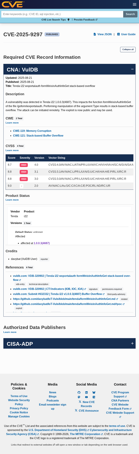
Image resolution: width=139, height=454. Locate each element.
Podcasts (53, 400)
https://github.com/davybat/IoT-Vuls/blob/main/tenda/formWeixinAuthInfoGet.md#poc (68, 304)
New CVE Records (88, 404)
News (52, 392)
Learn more (12, 122)
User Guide (128, 34)
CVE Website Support (120, 412)
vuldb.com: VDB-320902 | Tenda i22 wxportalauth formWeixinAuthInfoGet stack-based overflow (72, 277)
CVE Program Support (120, 394)
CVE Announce (88, 410)
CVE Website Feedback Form (119, 406)
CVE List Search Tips (54, 19)
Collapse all (128, 49)
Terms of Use (19, 396)
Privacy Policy (19, 408)
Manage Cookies (19, 416)
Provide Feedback (84, 19)
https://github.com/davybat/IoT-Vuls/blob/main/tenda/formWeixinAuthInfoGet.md (64, 298)
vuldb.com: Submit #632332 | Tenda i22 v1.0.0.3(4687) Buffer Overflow (58, 294)
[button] (134, 4)
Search (130, 14)
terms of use (117, 426)
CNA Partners (120, 400)
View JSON (104, 34)
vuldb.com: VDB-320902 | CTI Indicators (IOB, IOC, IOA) (48, 288)
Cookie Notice (19, 412)
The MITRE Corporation (85, 434)
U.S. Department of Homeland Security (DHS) (58, 430)
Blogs (52, 396)
